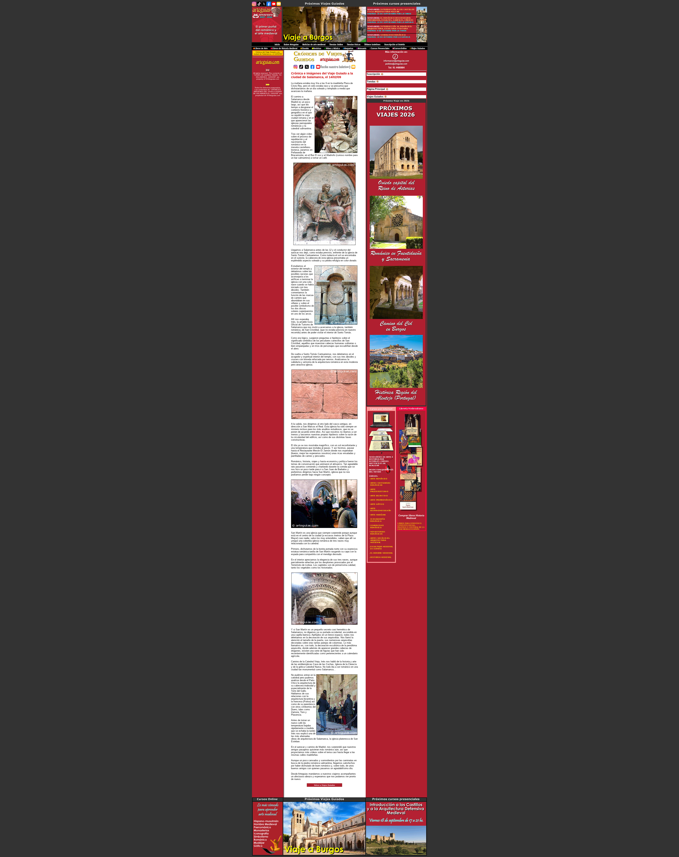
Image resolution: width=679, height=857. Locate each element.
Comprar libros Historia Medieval (411, 516)
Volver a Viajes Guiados (324, 785)
